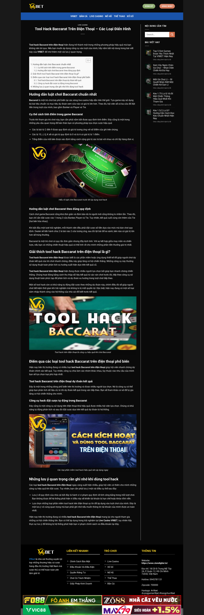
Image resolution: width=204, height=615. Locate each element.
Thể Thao (119, 16)
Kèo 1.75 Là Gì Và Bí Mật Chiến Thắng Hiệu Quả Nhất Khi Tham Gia (163, 97)
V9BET (40, 52)
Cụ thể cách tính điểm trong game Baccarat (56, 67)
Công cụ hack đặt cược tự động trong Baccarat (58, 83)
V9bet (73, 16)
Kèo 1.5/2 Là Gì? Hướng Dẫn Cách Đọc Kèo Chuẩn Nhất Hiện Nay (163, 114)
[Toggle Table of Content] (87, 60)
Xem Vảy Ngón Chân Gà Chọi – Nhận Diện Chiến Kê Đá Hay (163, 68)
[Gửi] (172, 34)
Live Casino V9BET (108, 520)
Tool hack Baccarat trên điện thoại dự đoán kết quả (59, 80)
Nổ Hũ (108, 16)
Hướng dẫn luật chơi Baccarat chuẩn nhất (52, 64)
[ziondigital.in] (43, 6)
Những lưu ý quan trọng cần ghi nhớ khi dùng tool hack (58, 86)
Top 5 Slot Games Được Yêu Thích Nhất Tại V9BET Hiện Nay (163, 54)
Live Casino (96, 16)
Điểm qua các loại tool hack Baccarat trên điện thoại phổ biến (61, 77)
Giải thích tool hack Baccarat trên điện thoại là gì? (56, 74)
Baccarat (33, 100)
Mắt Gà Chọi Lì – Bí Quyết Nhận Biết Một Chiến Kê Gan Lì (163, 82)
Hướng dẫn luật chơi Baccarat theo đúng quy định (59, 70)
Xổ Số (130, 16)
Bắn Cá (83, 16)
